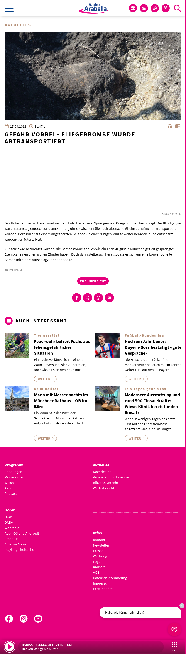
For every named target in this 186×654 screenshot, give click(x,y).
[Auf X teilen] (87, 297)
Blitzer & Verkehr (105, 482)
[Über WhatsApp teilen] (98, 297)
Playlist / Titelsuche (19, 549)
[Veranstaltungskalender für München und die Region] (166, 8)
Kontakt (99, 539)
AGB (96, 572)
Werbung (100, 556)
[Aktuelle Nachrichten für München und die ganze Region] (133, 8)
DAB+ (9, 522)
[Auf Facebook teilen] (76, 297)
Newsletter (101, 545)
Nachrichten (102, 471)
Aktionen (11, 488)
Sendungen (13, 471)
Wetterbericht (103, 488)
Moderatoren (15, 477)
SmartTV (11, 538)
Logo (97, 561)
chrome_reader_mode (178, 126)
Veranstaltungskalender (111, 477)
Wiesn (9, 482)
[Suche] (177, 8)
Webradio (12, 528)
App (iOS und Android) (22, 533)
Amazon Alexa (15, 544)
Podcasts (11, 493)
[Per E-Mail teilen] (109, 297)
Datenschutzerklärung (110, 578)
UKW (8, 517)
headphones (169, 126)
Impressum (101, 583)
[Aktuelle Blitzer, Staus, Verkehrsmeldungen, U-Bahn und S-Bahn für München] (155, 8)
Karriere (99, 567)
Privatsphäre (103, 588)
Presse (98, 550)
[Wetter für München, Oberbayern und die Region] (144, 8)
